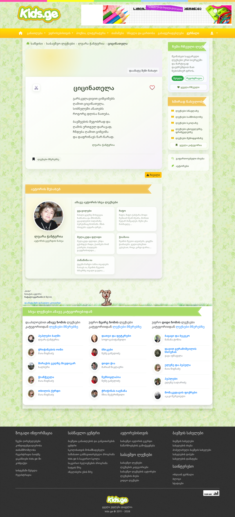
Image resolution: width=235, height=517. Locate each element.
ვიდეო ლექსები (129, 480)
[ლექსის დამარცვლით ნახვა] (36, 88)
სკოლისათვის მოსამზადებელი (86, 449)
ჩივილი (154, 175)
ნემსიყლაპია (111, 377)
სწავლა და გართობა (141, 33)
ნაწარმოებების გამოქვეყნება (137, 445)
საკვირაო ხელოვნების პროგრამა (88, 463)
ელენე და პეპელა (178, 365)
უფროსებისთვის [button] (59, 33)
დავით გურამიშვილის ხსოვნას (180, 350)
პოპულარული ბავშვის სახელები (192, 449)
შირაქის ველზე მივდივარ (56, 363)
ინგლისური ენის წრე (80, 471)
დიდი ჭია (108, 363)
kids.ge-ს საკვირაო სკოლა (84, 458)
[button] (213, 33)
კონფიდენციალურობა (29, 445)
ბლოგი (177, 478)
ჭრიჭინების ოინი (50, 349)
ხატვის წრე (74, 467)
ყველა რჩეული (190, 87)
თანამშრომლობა (26, 449)
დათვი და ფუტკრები (116, 335)
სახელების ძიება (183, 445)
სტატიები (178, 483)
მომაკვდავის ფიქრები (181, 392)
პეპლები (171, 378)
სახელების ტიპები (183, 454)
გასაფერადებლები (171, 33)
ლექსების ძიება (129, 475)
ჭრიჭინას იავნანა (114, 390)
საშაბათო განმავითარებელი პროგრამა (91, 454)
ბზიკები (107, 349)
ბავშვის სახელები (183, 441)
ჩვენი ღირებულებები (28, 441)
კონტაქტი (21, 463)
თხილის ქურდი (49, 390)
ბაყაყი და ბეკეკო (177, 335)
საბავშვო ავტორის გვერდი (136, 441)
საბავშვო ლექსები (60, 43)
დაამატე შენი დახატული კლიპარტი (42, 303)
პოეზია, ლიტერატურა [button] (91, 33)
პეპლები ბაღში (49, 335)
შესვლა (177, 78)
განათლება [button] (35, 33)
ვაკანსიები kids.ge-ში (28, 458)
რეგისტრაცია (194, 78)
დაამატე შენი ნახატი (143, 70)
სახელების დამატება (185, 458)
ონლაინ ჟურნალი (183, 474)
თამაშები (117, 33)
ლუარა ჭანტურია (91, 43)
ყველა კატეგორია (191, 145)
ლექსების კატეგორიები (134, 467)
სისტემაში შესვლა (26, 470)
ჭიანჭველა (46, 377)
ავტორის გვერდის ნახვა (49, 240)
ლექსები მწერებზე (48, 159)
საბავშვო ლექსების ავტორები (138, 471)
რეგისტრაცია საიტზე (28, 454)
